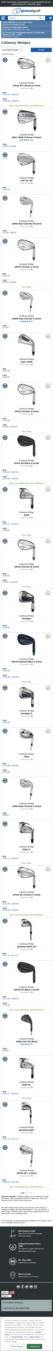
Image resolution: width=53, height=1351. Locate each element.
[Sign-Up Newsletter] (18, 1287)
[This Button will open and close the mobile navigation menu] (3, 18)
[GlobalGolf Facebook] (22, 1287)
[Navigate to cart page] (49, 18)
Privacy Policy (17, 1337)
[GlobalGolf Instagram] (35, 1287)
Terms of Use (35, 1337)
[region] (26, 1334)
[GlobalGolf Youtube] (31, 1287)
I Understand (34, 1346)
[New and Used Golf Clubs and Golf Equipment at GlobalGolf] (26, 13)
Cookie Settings (17, 1346)
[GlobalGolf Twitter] (26, 1287)
